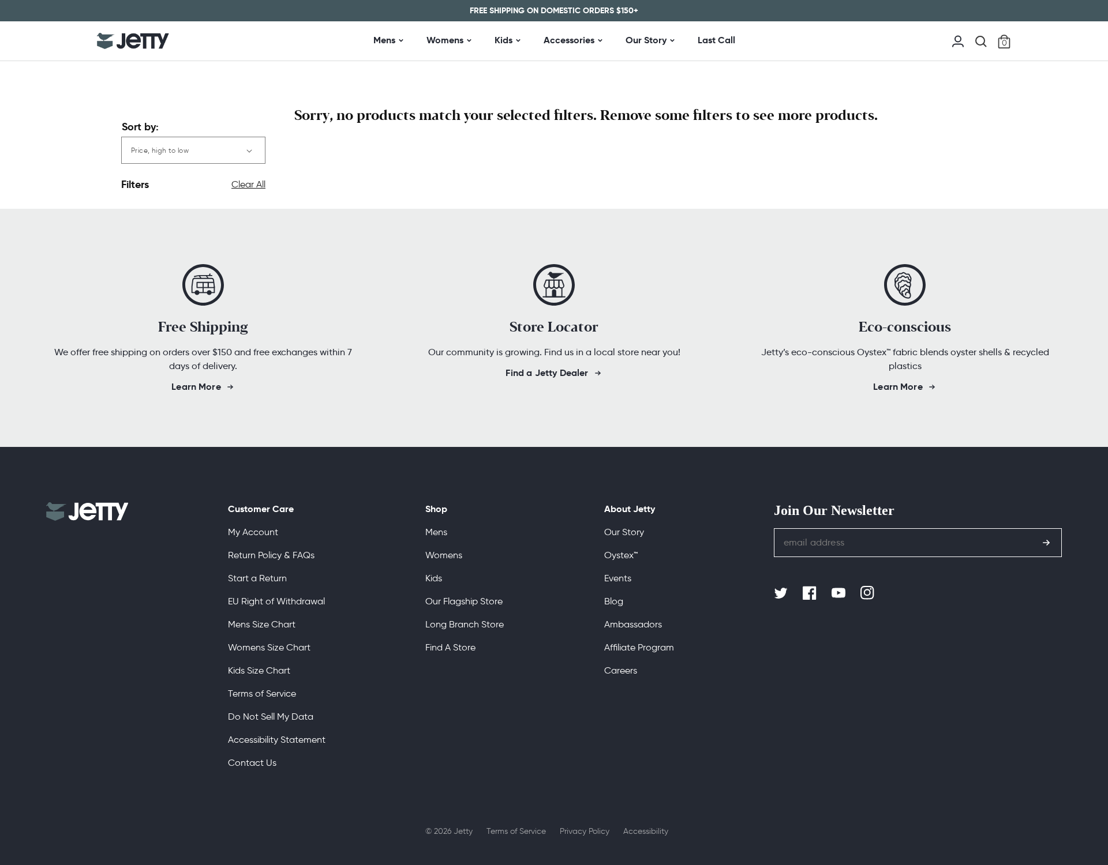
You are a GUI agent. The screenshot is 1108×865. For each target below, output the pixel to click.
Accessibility (645, 831)
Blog (613, 601)
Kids (503, 40)
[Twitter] (782, 593)
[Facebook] (811, 593)
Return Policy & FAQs (271, 555)
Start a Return (257, 578)
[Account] (958, 40)
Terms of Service (262, 693)
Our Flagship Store (464, 601)
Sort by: (140, 126)
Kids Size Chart (259, 670)
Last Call (716, 40)
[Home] (133, 41)
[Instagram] (868, 593)
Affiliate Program (639, 647)
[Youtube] (840, 593)
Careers (620, 670)
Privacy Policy (584, 831)
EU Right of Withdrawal (276, 601)
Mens (384, 40)
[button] (981, 41)
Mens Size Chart (261, 624)
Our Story (646, 40)
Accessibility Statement (276, 739)
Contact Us (252, 762)
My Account (253, 531)
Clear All (248, 184)
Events (617, 578)
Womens (444, 40)
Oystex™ (621, 555)
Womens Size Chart (269, 647)
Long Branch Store (464, 624)
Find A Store (450, 647)
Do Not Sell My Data (270, 716)
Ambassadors (633, 624)
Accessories (569, 40)
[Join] (1046, 542)
